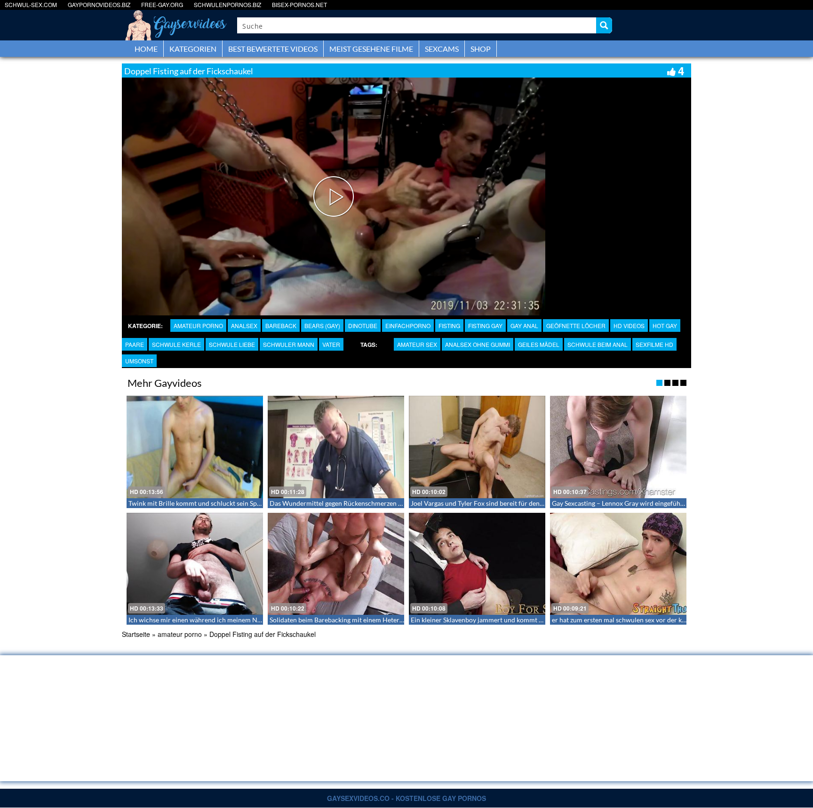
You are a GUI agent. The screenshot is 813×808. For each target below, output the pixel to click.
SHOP (480, 48)
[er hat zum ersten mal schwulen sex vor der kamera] (618, 564)
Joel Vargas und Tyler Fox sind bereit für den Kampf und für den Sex (509, 503)
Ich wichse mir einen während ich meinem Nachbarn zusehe (215, 620)
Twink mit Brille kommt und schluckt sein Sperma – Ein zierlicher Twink (232, 503)
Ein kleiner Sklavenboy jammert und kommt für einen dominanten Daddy (516, 620)
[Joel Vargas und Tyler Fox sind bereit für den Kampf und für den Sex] (477, 447)
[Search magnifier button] (604, 25)
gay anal (524, 325)
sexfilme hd (654, 344)
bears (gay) (322, 325)
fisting (449, 325)
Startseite (136, 634)
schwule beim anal (597, 344)
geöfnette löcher (576, 325)
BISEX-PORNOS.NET (299, 4)
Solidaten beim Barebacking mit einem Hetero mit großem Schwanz (368, 620)
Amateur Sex (417, 344)
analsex (244, 325)
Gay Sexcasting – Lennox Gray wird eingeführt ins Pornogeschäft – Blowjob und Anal (675, 503)
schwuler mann (288, 344)
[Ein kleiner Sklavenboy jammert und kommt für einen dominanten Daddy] (477, 564)
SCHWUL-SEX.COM (31, 4)
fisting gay (485, 325)
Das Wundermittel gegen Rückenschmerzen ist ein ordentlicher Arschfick (376, 503)
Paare (134, 344)
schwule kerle (176, 344)
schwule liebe (232, 344)
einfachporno (407, 325)
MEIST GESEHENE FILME (371, 48)
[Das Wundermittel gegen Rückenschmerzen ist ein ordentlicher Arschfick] (336, 447)
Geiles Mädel (538, 344)
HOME (146, 48)
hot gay (665, 325)
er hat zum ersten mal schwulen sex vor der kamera (626, 620)
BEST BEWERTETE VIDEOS (273, 48)
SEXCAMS (442, 48)
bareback (280, 325)
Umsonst (139, 361)
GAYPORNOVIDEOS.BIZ (99, 4)
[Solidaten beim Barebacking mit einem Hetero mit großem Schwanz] (336, 564)
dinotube (362, 325)
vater (331, 344)
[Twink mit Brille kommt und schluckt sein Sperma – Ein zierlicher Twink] (195, 447)
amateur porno (198, 325)
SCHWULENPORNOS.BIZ (227, 4)
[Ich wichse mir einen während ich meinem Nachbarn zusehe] (195, 564)
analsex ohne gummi (477, 344)
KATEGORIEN (192, 48)
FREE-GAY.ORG (162, 4)
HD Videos (629, 325)
